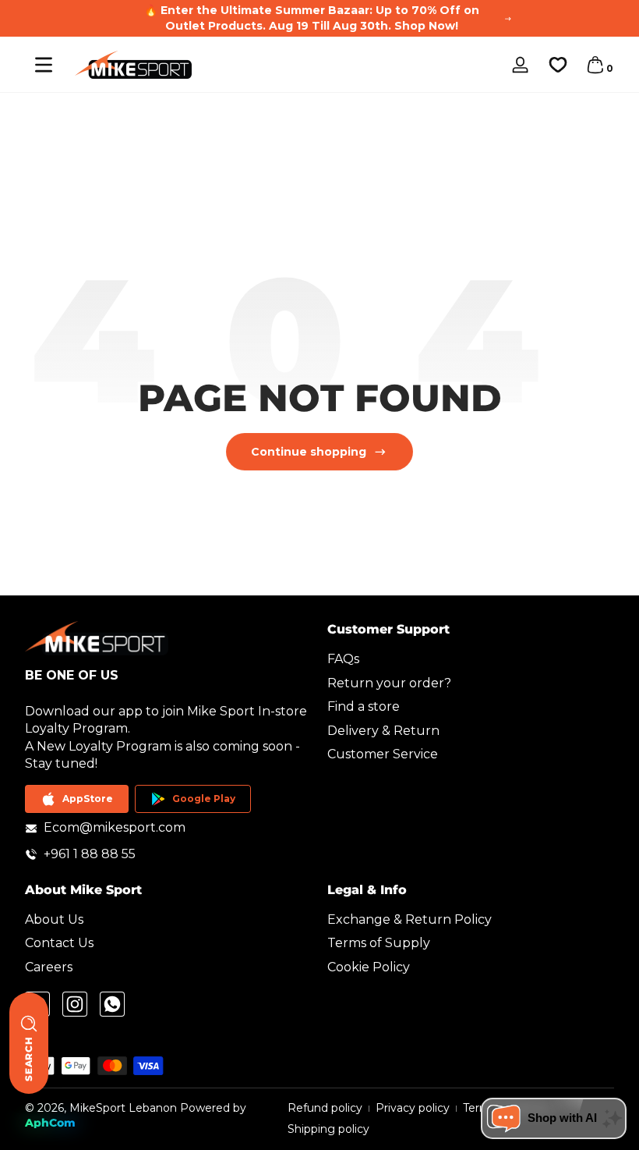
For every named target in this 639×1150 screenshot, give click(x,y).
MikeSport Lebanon (123, 1108)
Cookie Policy (368, 967)
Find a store (363, 706)
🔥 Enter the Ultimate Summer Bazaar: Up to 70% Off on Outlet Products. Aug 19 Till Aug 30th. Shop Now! (311, 18)
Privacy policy (413, 1108)
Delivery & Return (383, 730)
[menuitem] (470, 659)
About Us (54, 919)
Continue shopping (308, 452)
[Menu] (43, 64)
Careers (48, 967)
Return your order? (389, 683)
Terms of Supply (378, 942)
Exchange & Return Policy (409, 919)
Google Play (203, 798)
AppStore (87, 798)
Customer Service (382, 754)
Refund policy (325, 1108)
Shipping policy (328, 1129)
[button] (595, 65)
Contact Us (59, 942)
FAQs (343, 658)
